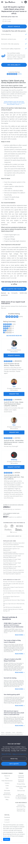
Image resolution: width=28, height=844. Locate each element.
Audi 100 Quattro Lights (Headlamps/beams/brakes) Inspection (13, 553)
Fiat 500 (5, 607)
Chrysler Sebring (7, 609)
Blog (7, 799)
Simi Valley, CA (20, 591)
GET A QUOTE (14, 763)
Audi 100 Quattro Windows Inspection (13, 570)
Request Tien (14, 394)
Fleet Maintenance (7, 780)
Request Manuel (14, 355)
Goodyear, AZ (19, 581)
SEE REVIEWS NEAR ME (14, 335)
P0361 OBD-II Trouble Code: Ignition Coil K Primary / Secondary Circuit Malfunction (13, 625)
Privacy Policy (21, 784)
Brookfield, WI (17, 607)
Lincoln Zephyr (7, 593)
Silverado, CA (6, 589)
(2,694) (20, 74)
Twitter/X (7, 822)
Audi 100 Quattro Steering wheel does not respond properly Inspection (13, 573)
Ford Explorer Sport (8, 596)
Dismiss (6, 839)
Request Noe (14, 432)
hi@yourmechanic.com (19, 754)
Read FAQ (14, 758)
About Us (7, 776)
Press (7, 778)
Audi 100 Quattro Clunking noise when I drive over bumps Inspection (14, 543)
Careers (7, 783)
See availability (14, 65)
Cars (7, 788)
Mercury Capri (7, 603)
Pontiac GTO (6, 581)
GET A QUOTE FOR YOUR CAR (14, 289)
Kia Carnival (6, 591)
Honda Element (7, 600)
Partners (7, 797)
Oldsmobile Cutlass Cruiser (10, 587)
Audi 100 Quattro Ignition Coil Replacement (11, 549)
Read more (19, 635)
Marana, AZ (6, 585)
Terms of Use (21, 790)
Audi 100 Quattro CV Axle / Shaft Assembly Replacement (12, 556)
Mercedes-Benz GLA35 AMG (10, 583)
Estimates (7, 790)
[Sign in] (25, 2)
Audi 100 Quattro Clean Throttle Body (13, 546)
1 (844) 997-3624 (6, 754)
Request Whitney (14, 467)
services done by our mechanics (12, 509)
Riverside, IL (6, 598)
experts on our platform (15, 517)
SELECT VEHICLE (14, 26)
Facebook (7, 817)
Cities (7, 785)
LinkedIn (7, 820)
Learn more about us (14, 536)
